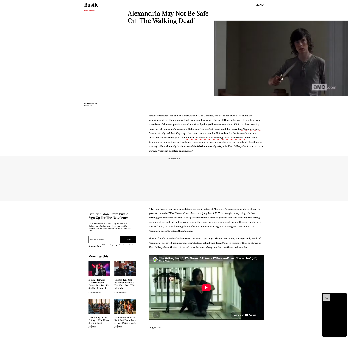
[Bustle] (91, 5)
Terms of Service (128, 245)
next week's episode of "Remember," (214, 137)
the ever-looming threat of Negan (182, 226)
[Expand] (325, 295)
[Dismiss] (343, 295)
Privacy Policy (96, 246)
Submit (128, 239)
